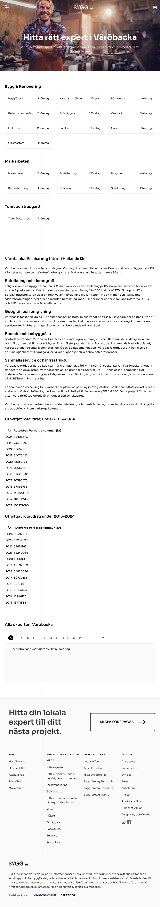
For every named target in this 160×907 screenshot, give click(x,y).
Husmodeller (17, 768)
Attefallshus (16, 774)
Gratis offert (91, 761)
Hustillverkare (17, 761)
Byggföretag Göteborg (98, 788)
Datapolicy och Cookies (137, 814)
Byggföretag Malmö (96, 794)
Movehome (16, 788)
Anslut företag (93, 768)
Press (125, 781)
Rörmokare (53, 842)
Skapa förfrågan (117, 722)
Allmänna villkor (132, 808)
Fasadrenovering (57, 785)
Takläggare (53, 822)
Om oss (126, 774)
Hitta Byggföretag (95, 774)
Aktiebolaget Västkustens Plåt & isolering (41, 649)
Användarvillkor (131, 801)
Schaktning (53, 829)
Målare (50, 815)
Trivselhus (15, 781)
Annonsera (128, 761)
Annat (125, 794)
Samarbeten (129, 768)
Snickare (51, 835)
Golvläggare (54, 791)
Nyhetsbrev (129, 788)
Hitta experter (55, 767)
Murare (50, 809)
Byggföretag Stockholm (99, 781)
